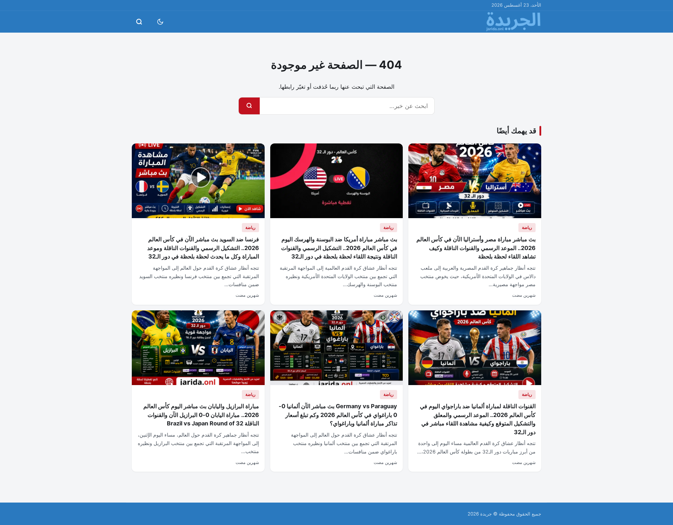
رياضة (527, 227)
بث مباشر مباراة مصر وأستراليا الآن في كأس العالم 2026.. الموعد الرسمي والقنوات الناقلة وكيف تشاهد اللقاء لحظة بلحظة (476, 248)
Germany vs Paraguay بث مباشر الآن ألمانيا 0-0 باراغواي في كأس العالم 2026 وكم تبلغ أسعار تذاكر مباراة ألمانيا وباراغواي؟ (338, 415)
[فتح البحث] (139, 21)
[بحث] (249, 105)
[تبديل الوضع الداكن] (160, 21)
